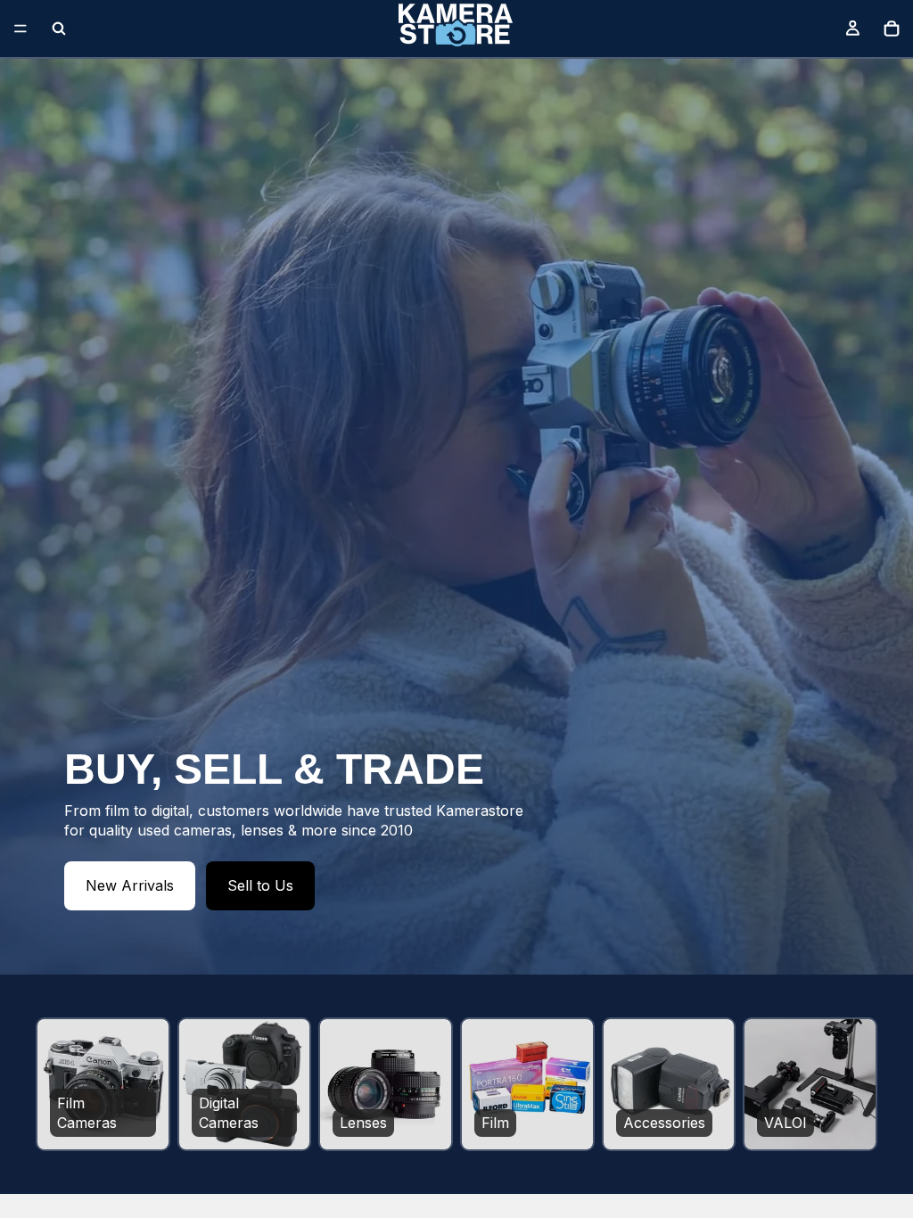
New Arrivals (130, 885)
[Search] (58, 28)
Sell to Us (260, 885)
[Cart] (891, 28)
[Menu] (20, 28)
